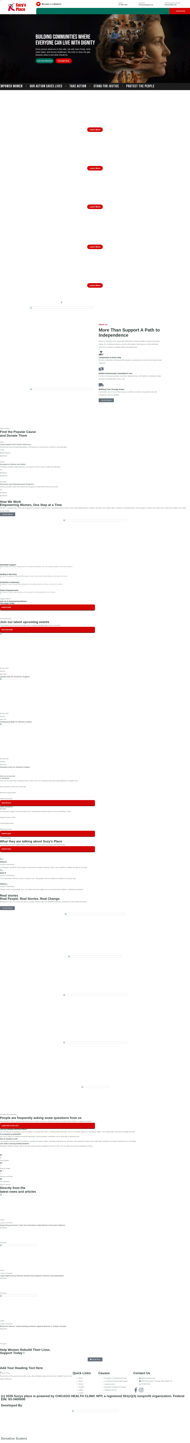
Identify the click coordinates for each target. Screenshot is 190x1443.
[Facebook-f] (135, 1390)
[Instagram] (141, 1390)
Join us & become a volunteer (7, 777)
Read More (3, 1228)
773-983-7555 (122, 5)
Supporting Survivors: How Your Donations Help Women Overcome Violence (32, 1225)
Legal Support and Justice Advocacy (15, 444)
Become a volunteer (52, 4)
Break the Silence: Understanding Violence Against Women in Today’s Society (33, 1326)
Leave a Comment (6, 1223)
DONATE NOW (180, 11)
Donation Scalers (14, 1438)
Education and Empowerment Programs (17, 484)
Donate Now (6, 607)
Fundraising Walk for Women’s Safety (16, 722)
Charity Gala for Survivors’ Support (15, 677)
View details (6, 803)
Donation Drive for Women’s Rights (15, 767)
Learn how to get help (10, 1126)
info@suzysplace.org (146, 5)
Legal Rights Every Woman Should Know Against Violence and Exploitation (32, 1276)
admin (2, 1220)
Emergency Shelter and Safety (13, 464)
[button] (32, 95)
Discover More (7, 630)
